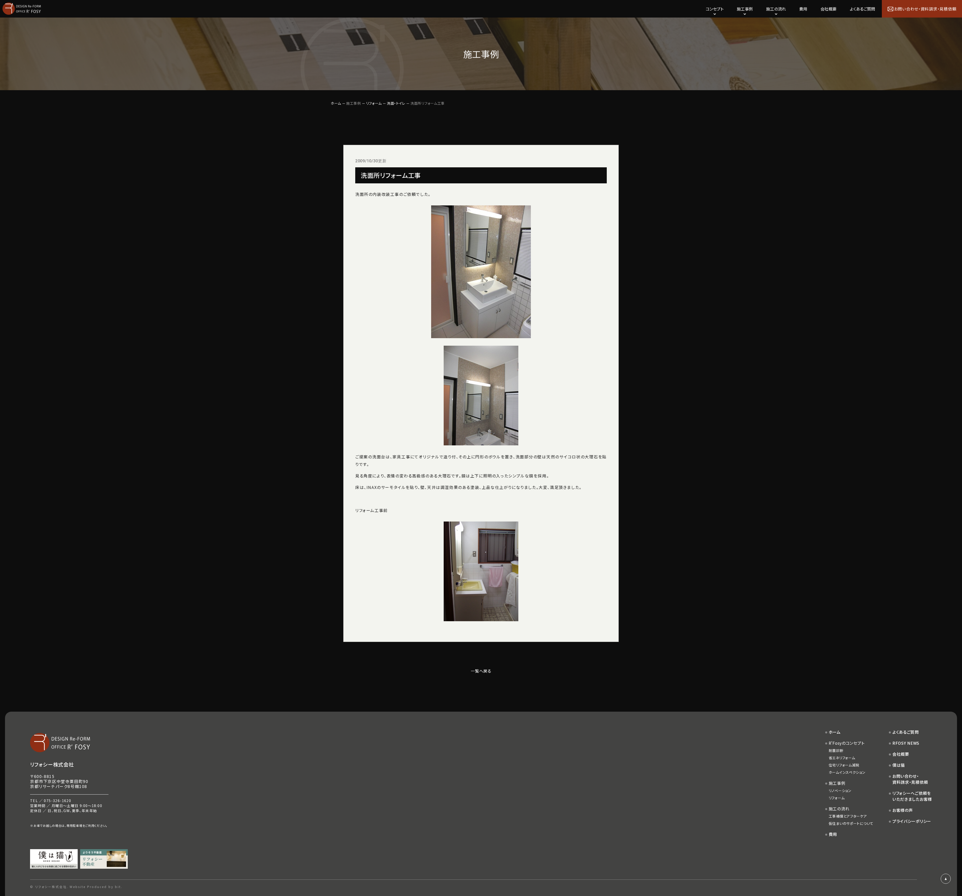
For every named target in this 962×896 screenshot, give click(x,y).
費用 (803, 9)
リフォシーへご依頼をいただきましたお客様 (912, 796)
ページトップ (946, 879)
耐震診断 (836, 750)
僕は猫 (898, 765)
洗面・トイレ (396, 103)
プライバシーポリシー (911, 821)
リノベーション (840, 790)
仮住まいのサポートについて (851, 823)
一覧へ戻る (481, 671)
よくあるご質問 (862, 9)
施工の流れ (839, 809)
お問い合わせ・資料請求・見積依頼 (910, 779)
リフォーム (374, 103)
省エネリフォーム (842, 757)
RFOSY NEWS (905, 743)
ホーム (336, 103)
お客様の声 (902, 810)
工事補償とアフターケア (848, 816)
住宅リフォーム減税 (844, 764)
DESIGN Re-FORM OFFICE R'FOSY (22, 9)
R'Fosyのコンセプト (847, 743)
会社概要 (828, 9)
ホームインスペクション (847, 772)
